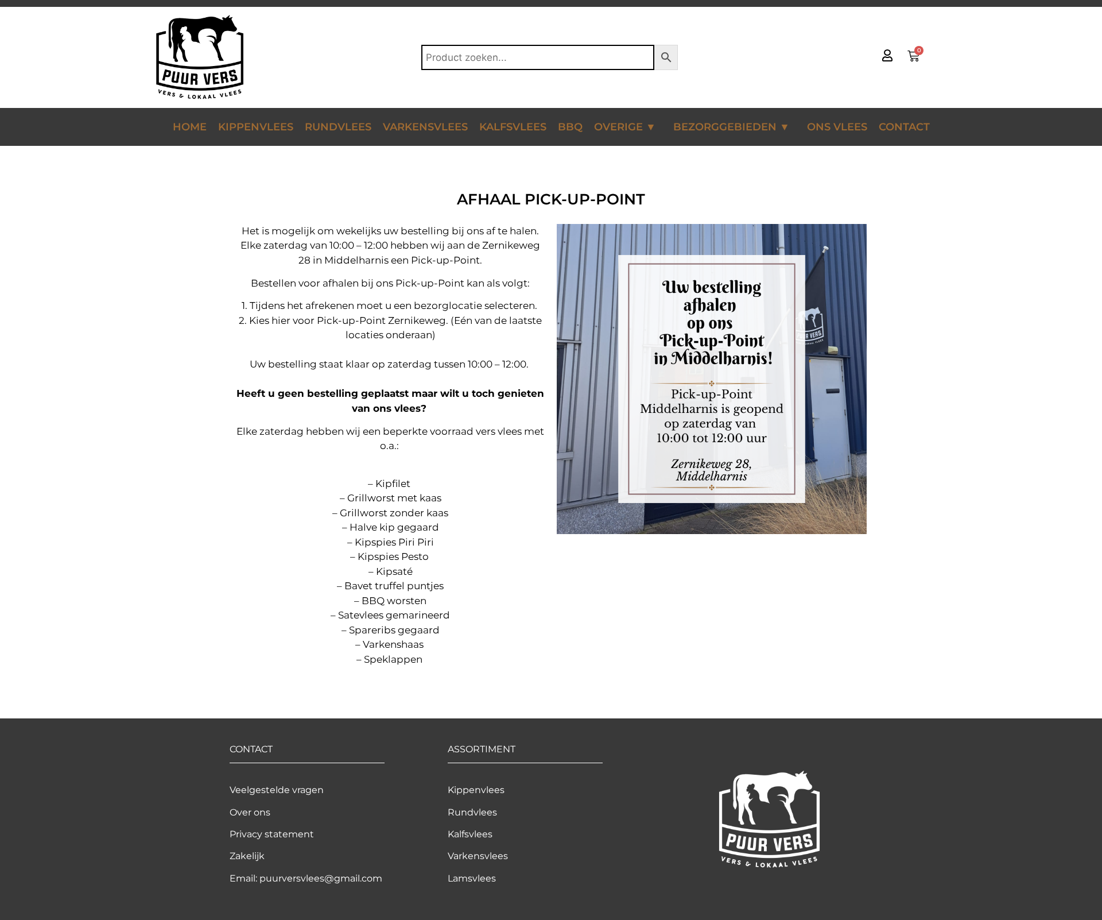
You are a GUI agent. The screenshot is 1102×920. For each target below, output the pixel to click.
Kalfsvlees (512, 127)
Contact (904, 127)
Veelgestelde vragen (277, 789)
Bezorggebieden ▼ (731, 127)
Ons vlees (837, 127)
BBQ (570, 127)
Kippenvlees (255, 127)
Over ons (250, 812)
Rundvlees (338, 127)
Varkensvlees (425, 127)
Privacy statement (272, 834)
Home (190, 127)
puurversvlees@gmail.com (320, 878)
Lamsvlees (472, 878)
